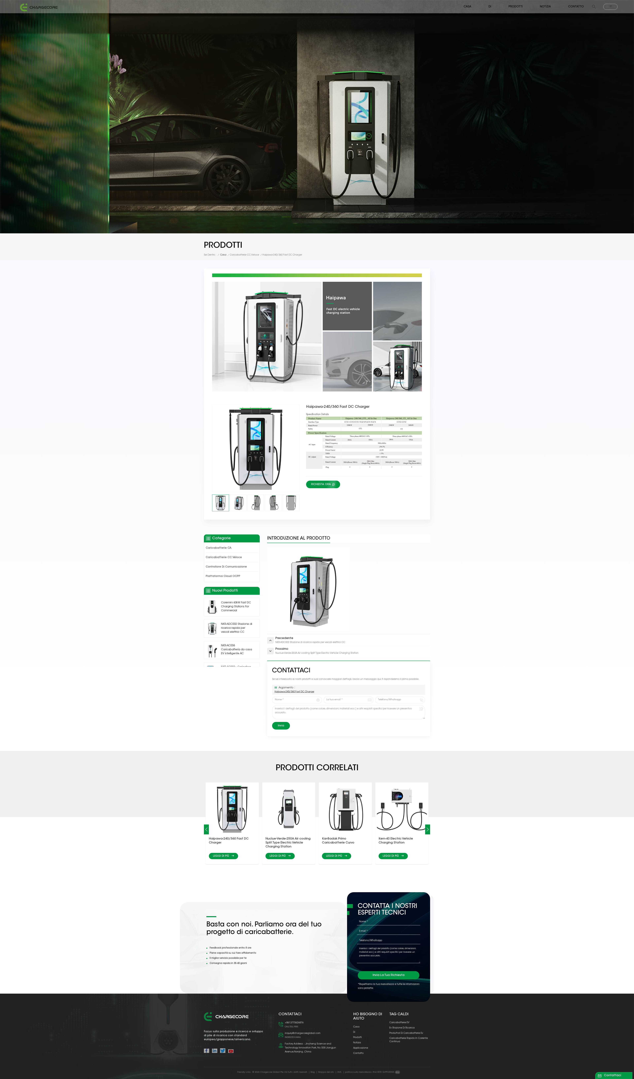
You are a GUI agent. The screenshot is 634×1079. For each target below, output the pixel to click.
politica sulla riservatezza (358, 1072)
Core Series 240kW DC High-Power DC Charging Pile (399, 840)
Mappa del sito (326, 1072)
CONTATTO (576, 6)
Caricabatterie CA (218, 548)
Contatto (358, 1053)
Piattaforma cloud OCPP (223, 576)
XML (339, 1072)
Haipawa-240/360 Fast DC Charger (294, 692)
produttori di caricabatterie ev (406, 1033)
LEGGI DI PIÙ (221, 856)
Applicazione (360, 1048)
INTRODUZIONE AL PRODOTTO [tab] (298, 538)
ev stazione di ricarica (402, 1028)
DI (490, 6)
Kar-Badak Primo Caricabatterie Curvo (225, 840)
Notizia (545, 6)
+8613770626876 (294, 1023)
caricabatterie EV (399, 1023)
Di (354, 1032)
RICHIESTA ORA (321, 484)
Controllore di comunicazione (226, 567)
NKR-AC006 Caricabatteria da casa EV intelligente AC (236, 649)
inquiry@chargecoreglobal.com (302, 1033)
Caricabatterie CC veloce (244, 255)
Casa (467, 6)
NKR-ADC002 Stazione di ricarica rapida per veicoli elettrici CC (236, 628)
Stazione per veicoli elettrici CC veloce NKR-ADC (343, 840)
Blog (313, 1072)
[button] (206, 829)
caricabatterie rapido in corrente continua (408, 1040)
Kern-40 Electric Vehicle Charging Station (282, 840)
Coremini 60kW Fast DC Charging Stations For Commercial (236, 606)
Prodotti (516, 6)
